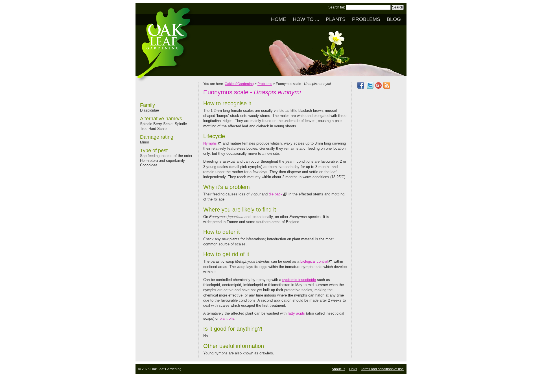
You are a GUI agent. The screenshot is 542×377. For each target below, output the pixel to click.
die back (276, 194)
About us (338, 369)
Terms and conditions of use (382, 369)
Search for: (336, 7)
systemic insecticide (299, 280)
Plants (336, 19)
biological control (314, 261)
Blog (394, 19)
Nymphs (210, 143)
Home (278, 19)
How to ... (306, 19)
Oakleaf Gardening (239, 84)
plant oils (227, 318)
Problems (366, 19)
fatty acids (296, 313)
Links (353, 369)
